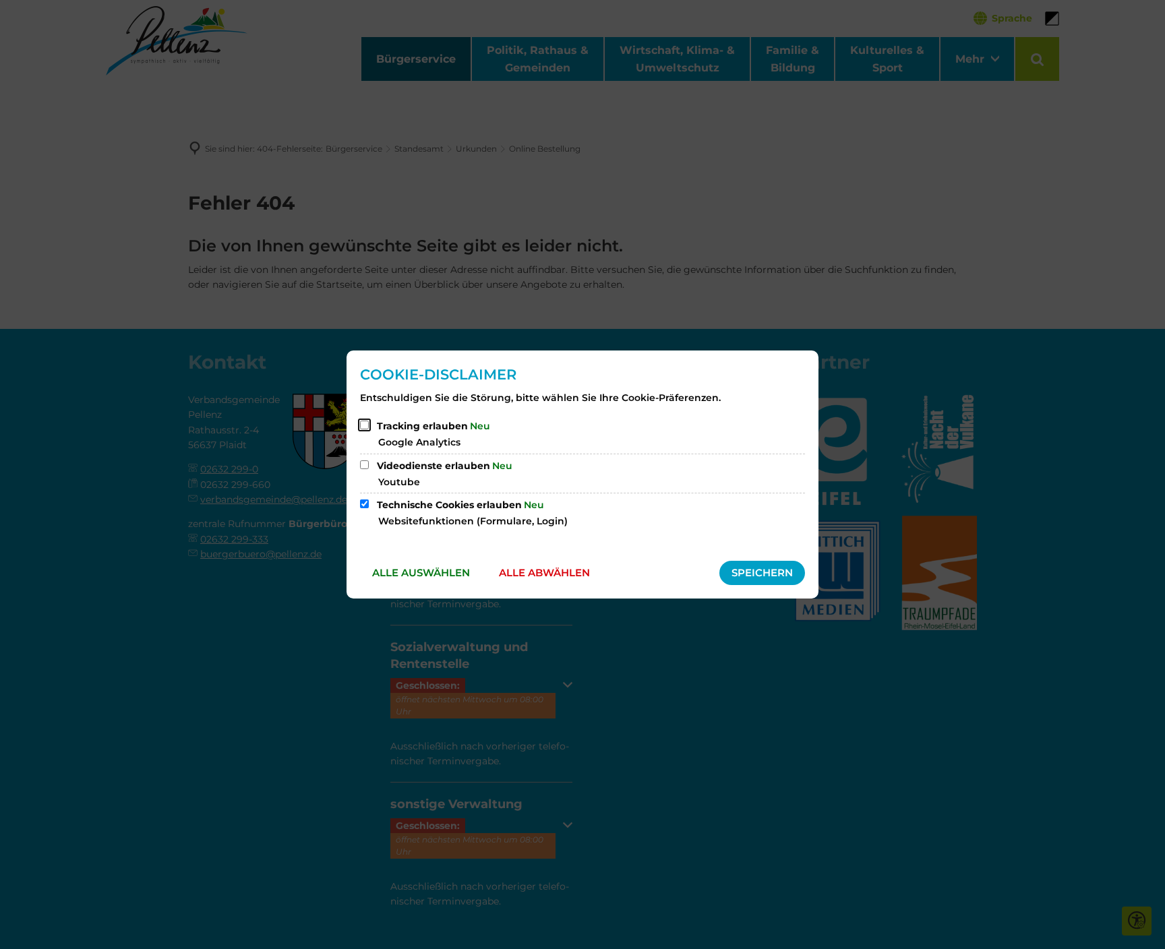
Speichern (762, 572)
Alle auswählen (421, 572)
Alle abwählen (544, 572)
